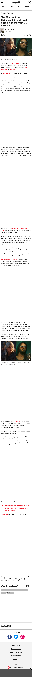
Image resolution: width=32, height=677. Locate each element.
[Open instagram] (22, 637)
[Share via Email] (30, 35)
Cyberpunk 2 (13, 69)
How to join (4, 514)
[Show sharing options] (30, 360)
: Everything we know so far (16, 505)
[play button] (16, 47)
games (3, 592)
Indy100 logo (16, 2)
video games (23, 590)
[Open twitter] (16, 637)
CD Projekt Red (14, 63)
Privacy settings (16, 652)
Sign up (3, 573)
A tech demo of (6, 260)
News (11, 7)
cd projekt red (14, 590)
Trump (27, 7)
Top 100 (3, 7)
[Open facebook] (9, 637)
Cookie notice (16, 656)
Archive (16, 659)
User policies (16, 645)
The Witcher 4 (15, 260)
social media (7, 73)
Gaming (19, 7)
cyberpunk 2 (5, 590)
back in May (16, 421)
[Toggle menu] (2, 2)
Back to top (27, 626)
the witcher (10, 13)
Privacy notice (16, 649)
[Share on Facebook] (24, 35)
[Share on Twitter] (27, 35)
